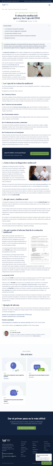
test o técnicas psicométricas (40, 184)
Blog (6, 9)
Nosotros (46, 441)
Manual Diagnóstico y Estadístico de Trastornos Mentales (16, 322)
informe (26, 52)
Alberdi (34, 447)
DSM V (35, 54)
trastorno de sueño (32, 284)
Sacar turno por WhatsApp (40, 153)
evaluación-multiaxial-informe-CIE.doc (11, 316)
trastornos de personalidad (19, 107)
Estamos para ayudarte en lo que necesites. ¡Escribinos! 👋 (43, 457)
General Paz (35, 449)
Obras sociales (47, 445)
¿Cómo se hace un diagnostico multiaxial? (16, 31)
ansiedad (7, 290)
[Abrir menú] (49, 5)
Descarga (29, 314)
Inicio (3, 9)
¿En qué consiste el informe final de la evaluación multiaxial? (20, 35)
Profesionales (47, 443)
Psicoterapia (23, 441)
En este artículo (7, 25)
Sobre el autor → (37, 336)
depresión (24, 284)
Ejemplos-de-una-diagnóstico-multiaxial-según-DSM (14, 314)
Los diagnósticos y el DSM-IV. (21, 325)
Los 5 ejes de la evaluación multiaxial (14, 29)
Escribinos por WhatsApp (7, 453)
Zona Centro (35, 441)
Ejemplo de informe (10, 38)
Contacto (46, 450)
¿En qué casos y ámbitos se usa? (13, 33)
